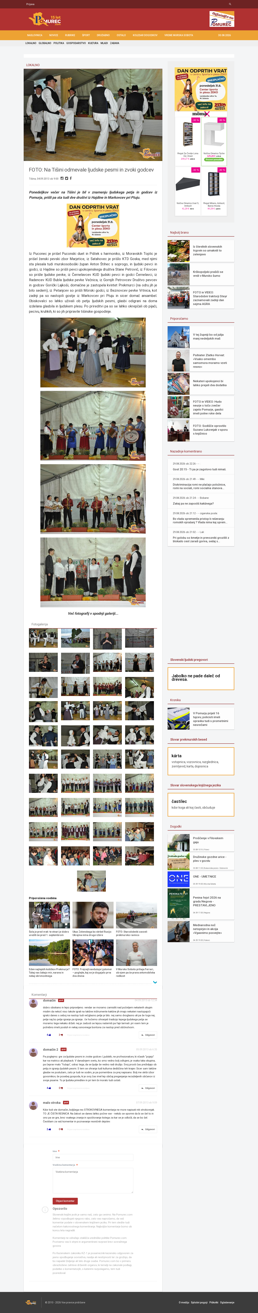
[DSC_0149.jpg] (141, 858)
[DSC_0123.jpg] (45, 737)
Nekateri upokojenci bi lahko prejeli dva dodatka (210, 383)
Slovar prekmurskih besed (188, 739)
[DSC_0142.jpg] (45, 834)
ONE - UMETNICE (204, 876)
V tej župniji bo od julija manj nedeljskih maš (208, 336)
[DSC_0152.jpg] (93, 883)
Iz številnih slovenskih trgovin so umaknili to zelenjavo (207, 250)
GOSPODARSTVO (76, 43)
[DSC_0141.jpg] (141, 810)
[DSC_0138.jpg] (45, 810)
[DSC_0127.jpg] (45, 762)
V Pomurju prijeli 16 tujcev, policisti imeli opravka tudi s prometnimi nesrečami (210, 719)
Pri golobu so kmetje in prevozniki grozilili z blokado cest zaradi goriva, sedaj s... (201, 539)
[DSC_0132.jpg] (141, 762)
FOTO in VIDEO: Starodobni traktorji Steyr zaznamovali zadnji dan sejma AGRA (210, 298)
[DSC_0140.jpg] (109, 810)
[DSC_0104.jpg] (141, 641)
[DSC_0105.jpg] (45, 665)
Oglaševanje (227, 1302)
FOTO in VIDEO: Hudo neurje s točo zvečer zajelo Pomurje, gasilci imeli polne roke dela (208, 407)
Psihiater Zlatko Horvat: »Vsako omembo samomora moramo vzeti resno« (210, 360)
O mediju (184, 1302)
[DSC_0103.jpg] (109, 641)
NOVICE (53, 35)
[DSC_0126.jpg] (141, 737)
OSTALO (121, 35)
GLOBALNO (45, 43)
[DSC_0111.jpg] (45, 689)
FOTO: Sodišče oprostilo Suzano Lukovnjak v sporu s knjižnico (210, 429)
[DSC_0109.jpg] (109, 665)
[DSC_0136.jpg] (109, 786)
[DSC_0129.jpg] (77, 762)
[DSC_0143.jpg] (77, 834)
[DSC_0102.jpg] (77, 641)
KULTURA (93, 43)
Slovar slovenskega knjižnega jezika (195, 785)
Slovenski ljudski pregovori (189, 659)
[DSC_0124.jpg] (77, 737)
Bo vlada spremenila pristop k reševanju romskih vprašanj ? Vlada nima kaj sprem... (200, 520)
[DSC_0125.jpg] (109, 737)
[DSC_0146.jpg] (45, 858)
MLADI (104, 43)
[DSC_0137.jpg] (141, 786)
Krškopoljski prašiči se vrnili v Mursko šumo (208, 273)
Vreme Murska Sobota (178, 35)
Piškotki (213, 1302)
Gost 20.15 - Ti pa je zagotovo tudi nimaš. (199, 469)
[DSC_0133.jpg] (45, 786)
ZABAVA (114, 43)
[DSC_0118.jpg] (45, 713)
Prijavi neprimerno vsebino (78, 1035)
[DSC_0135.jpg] (77, 786)
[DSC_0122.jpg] (141, 713)
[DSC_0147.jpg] (77, 858)
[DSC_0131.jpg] (109, 762)
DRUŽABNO (103, 35)
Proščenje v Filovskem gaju (208, 840)
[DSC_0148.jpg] (109, 858)
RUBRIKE (70, 35)
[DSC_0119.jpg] (77, 713)
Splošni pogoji (199, 1302)
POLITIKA (59, 43)
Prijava (30, 4)
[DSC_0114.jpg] (109, 689)
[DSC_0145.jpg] (141, 834)
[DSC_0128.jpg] (45, 641)
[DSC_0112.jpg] (77, 689)
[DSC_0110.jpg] (141, 665)
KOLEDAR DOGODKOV (145, 35)
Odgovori (148, 1035)
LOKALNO (30, 43)
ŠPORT (86, 35)
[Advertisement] (145, 19)
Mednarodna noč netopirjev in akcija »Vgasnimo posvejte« (207, 929)
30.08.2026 (224, 35)
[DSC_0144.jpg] (109, 834)
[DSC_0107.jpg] (77, 665)
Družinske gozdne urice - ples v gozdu (209, 858)
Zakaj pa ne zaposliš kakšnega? (193, 503)
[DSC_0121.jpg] (109, 713)
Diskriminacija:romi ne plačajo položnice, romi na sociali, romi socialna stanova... (199, 486)
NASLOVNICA (34, 35)
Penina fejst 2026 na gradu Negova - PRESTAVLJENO (207, 901)
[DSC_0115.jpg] (141, 689)
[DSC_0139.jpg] (77, 810)
